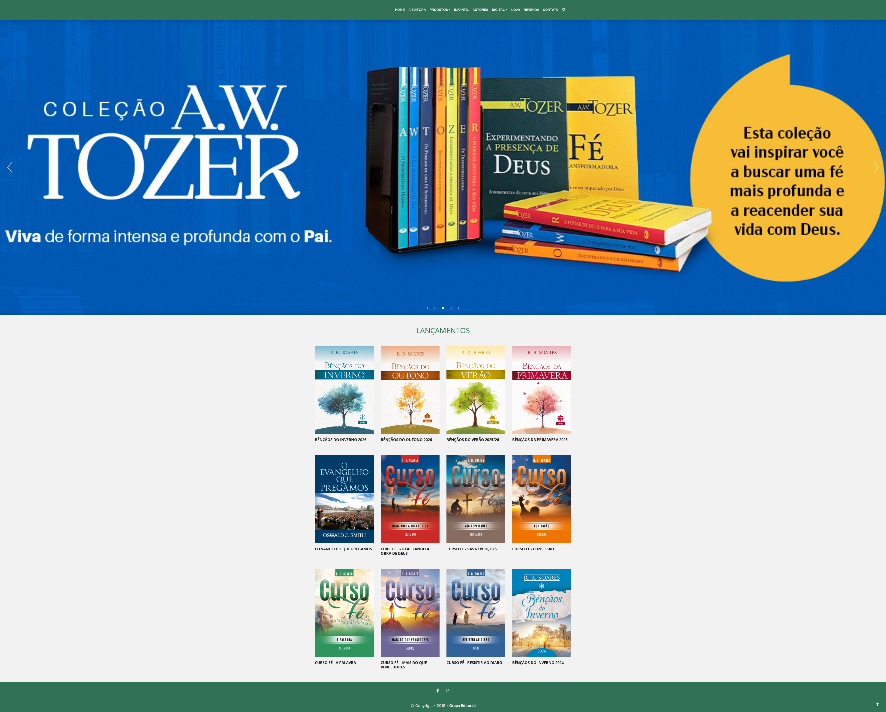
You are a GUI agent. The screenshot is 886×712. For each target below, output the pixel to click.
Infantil (461, 10)
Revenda (531, 10)
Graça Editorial (462, 705)
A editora (417, 10)
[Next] (876, 167)
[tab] (428, 308)
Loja (515, 10)
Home (400, 10)
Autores (480, 10)
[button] (440, 10)
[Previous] (10, 167)
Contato (551, 10)
